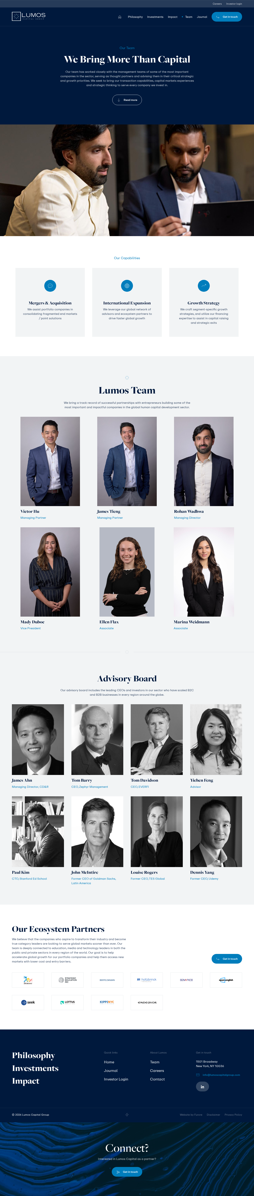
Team (155, 1062)
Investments (35, 1068)
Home (109, 1062)
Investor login (234, 3)
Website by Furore (191, 1114)
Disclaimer (213, 1114)
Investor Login (116, 1079)
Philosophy (33, 1055)
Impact (25, 1081)
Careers (217, 3)
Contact (157, 1079)
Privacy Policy (233, 1114)
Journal (111, 1070)
